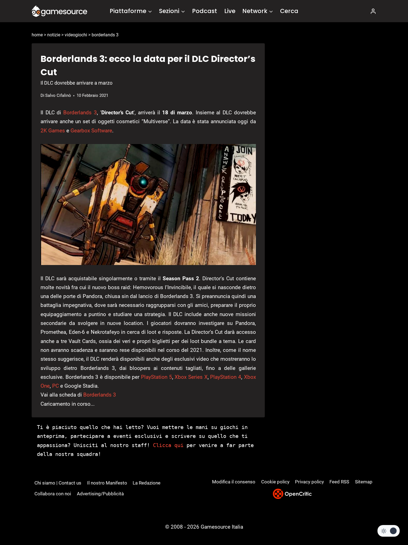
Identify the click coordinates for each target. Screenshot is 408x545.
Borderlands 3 (80, 112)
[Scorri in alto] (389, 520)
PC (55, 386)
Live (229, 11)
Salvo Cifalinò (58, 95)
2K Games (53, 130)
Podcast (204, 11)
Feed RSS (339, 482)
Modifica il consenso (233, 482)
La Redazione (146, 483)
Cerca (289, 11)
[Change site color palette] (388, 531)
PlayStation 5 (156, 377)
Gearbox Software (91, 130)
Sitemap (363, 482)
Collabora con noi (52, 493)
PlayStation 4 (225, 377)
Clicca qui (168, 445)
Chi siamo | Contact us (57, 483)
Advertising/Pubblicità (100, 493)
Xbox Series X (191, 377)
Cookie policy (275, 482)
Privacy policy (309, 482)
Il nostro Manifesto (107, 483)
